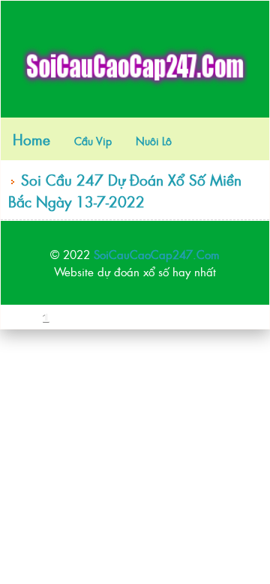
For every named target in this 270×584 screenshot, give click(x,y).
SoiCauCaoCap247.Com (157, 254)
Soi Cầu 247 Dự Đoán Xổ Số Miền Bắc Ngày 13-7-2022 (125, 190)
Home (31, 139)
